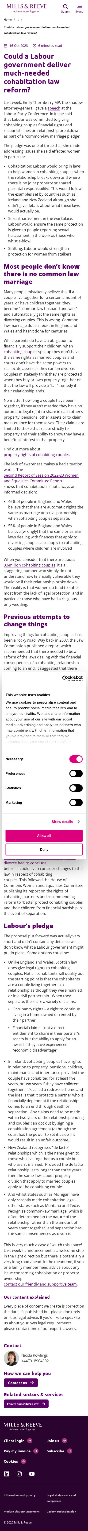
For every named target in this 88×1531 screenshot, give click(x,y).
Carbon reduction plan (61, 1511)
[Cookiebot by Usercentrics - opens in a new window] (63, 679)
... (18, 20)
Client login (14, 1440)
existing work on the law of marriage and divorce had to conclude (40, 860)
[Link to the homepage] (29, 8)
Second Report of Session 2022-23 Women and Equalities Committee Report (41, 478)
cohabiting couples (20, 351)
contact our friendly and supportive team (40, 1284)
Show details (62, 822)
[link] (6, 1474)
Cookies (11, 1461)
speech (54, 108)
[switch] (76, 773)
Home (8, 20)
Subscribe (55, 1450)
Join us (53, 1440)
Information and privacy (20, 1495)
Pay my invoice (17, 1450)
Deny (44, 849)
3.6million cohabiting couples (29, 565)
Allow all (44, 836)
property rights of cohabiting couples (37, 454)
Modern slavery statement (21, 1511)
